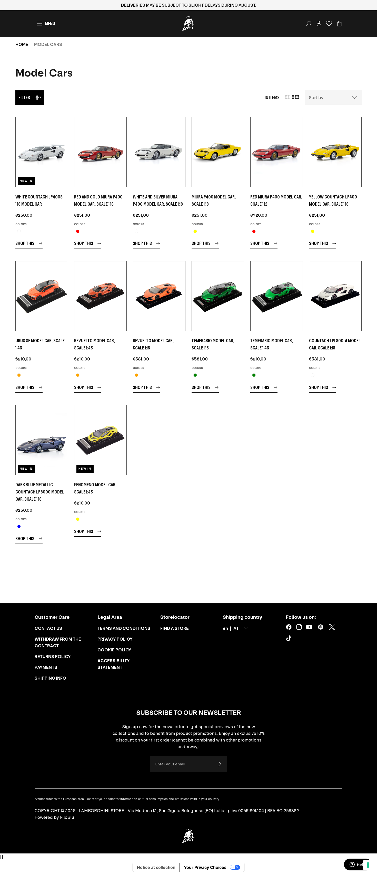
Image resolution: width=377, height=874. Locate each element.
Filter (24, 97)
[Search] (308, 24)
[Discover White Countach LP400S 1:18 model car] (42, 152)
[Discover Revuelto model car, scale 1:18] (159, 296)
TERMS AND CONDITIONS (123, 628)
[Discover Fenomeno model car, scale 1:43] (100, 440)
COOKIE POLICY (114, 650)
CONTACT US (48, 628)
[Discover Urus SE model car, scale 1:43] (42, 296)
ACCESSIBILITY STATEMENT (113, 664)
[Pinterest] (320, 627)
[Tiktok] (290, 639)
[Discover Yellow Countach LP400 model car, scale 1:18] (335, 152)
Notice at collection (156, 867)
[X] (332, 627)
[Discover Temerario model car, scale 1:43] (277, 296)
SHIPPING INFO (50, 678)
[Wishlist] (329, 24)
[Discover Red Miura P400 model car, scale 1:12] (277, 152)
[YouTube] (309, 627)
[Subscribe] (220, 764)
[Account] (319, 24)
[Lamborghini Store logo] (188, 23)
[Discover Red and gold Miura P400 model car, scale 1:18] (100, 152)
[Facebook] (289, 627)
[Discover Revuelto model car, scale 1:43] (100, 296)
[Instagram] (299, 627)
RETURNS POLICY (53, 656)
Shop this (24, 243)
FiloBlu (67, 817)
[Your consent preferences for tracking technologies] (368, 865)
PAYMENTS (46, 667)
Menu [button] (50, 23)
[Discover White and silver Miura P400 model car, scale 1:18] (159, 152)
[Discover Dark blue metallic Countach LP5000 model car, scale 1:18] (42, 440)
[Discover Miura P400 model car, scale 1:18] (218, 152)
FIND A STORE (174, 628)
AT (236, 628)
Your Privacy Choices (205, 867)
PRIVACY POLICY (115, 639)
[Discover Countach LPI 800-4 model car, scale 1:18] (335, 296)
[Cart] (339, 24)
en (225, 628)
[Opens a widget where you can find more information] (358, 865)
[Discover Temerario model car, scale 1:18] (218, 296)
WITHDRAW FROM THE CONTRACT (58, 642)
